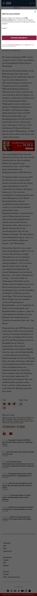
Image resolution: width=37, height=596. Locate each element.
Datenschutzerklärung (14, 45)
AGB (26, 45)
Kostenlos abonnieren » (19, 38)
